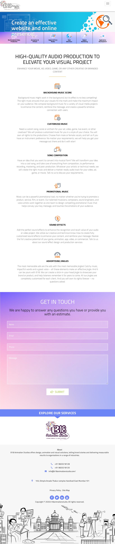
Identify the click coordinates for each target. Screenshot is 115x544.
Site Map (66, 490)
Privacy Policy (55, 490)
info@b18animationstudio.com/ (62, 471)
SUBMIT (60, 392)
